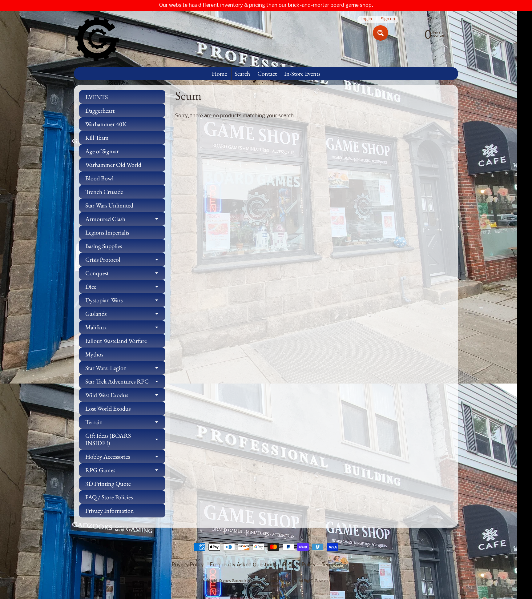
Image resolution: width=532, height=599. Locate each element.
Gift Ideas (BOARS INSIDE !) (125, 440)
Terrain (125, 423)
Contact (267, 74)
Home (219, 74)
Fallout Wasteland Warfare (116, 341)
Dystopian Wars (125, 301)
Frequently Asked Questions (243, 565)
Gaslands (125, 315)
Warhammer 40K (106, 124)
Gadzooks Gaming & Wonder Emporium (264, 581)
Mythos (94, 354)
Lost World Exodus (108, 408)
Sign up (388, 20)
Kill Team (97, 138)
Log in (366, 20)
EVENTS (96, 97)
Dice (125, 288)
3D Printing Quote (108, 484)
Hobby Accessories (125, 457)
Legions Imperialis (107, 232)
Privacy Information (109, 511)
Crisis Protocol (125, 260)
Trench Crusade (104, 192)
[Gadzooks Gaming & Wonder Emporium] (97, 39)
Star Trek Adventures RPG (125, 382)
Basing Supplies (103, 246)
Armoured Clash (125, 220)
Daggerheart (100, 111)
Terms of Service (341, 565)
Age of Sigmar (102, 151)
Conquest (125, 274)
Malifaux (125, 328)
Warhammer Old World (113, 165)
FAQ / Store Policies (109, 497)
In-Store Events (302, 74)
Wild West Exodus (125, 396)
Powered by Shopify (266, 586)
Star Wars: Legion (125, 369)
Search (242, 74)
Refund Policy (299, 565)
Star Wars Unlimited (109, 205)
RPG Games (125, 471)
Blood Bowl (99, 178)
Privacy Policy (188, 565)
